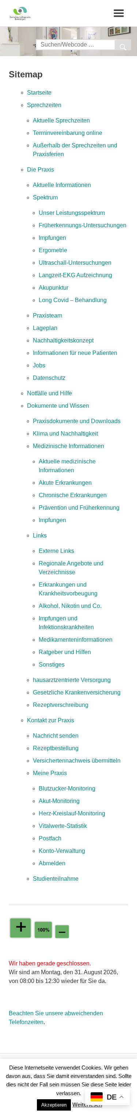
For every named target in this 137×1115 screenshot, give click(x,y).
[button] (54, 1105)
